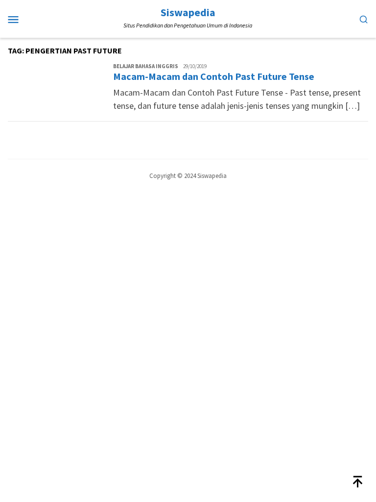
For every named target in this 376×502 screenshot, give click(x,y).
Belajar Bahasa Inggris (145, 66)
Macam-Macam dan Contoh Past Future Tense (213, 76)
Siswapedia (188, 12)
